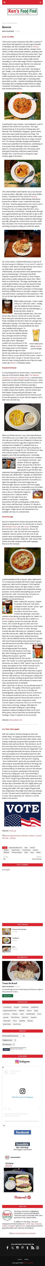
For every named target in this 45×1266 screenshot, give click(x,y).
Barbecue (25, 1017)
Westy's (36, 46)
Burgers (6, 850)
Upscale (5, 1017)
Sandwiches (34, 1007)
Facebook (38, 1224)
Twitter (4, 1226)
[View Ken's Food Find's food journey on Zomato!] (23, 1233)
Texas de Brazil (9, 983)
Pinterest (22, 1226)
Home (4, 23)
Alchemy (34, 196)
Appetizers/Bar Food (15, 848)
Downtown (25, 1007)
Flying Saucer (10, 619)
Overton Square (17, 852)
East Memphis (30, 1014)
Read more (7, 996)
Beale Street (7, 1024)
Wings (36, 1011)
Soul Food (6, 1014)
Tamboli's (15, 938)
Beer (26, 848)
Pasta (26, 852)
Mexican (30, 1021)
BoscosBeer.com (15, 720)
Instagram (11, 1226)
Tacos (15, 1021)
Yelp (32, 1224)
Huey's (26, 526)
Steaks (9, 23)
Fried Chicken (15, 1017)
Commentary (26, 850)
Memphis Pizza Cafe (12, 526)
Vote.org (12, 831)
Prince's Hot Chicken (19, 929)
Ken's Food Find (8, 31)
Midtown (6, 852)
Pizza (32, 852)
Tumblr (27, 1224)
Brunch (32, 848)
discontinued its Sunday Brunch (18, 377)
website (38, 346)
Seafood (14, 1014)
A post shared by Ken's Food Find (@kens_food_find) (22, 1121)
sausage (12, 457)
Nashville (22, 1021)
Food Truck (16, 1024)
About (26, 1259)
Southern (33, 1017)
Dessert (35, 850)
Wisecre (13, 363)
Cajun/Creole (15, 850)
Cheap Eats (6, 1021)
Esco (13, 947)
